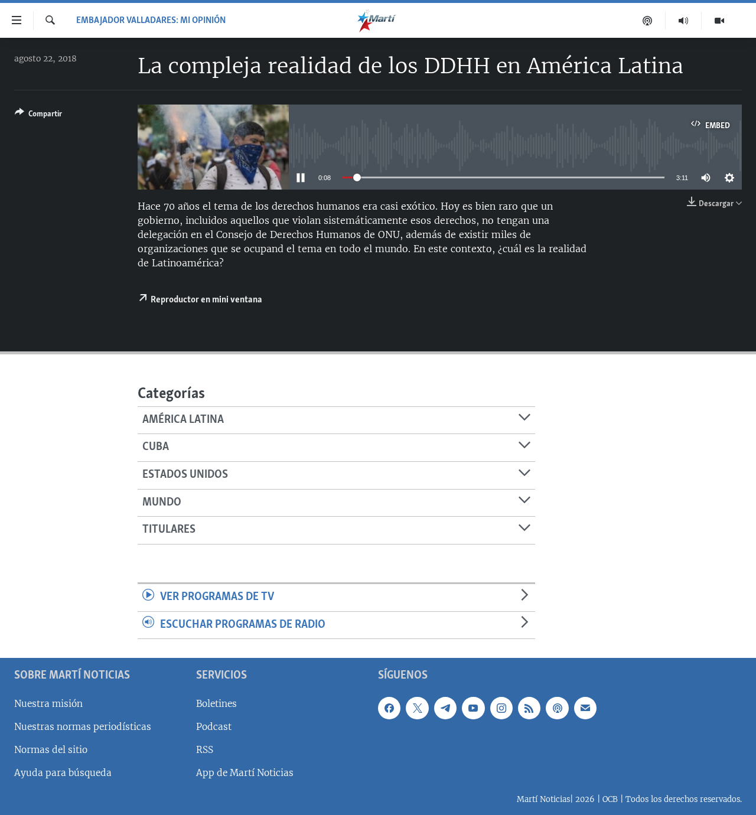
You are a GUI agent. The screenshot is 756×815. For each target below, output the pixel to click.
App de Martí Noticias (245, 772)
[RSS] (529, 708)
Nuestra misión (48, 703)
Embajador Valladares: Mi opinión (151, 21)
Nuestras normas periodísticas (82, 726)
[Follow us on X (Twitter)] (417, 708)
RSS (204, 749)
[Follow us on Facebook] (389, 708)
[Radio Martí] (684, 21)
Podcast (214, 726)
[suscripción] (585, 708)
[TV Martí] (719, 21)
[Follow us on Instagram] (501, 708)
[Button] (38, 116)
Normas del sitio (50, 749)
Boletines (216, 703)
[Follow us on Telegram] (445, 708)
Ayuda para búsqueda (63, 772)
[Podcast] (648, 21)
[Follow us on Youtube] (473, 708)
